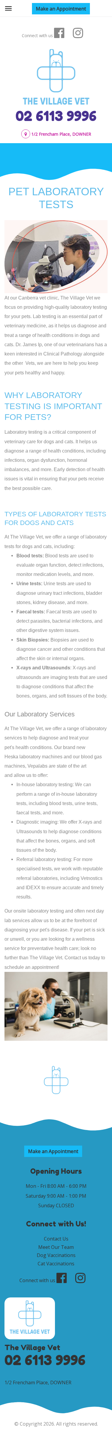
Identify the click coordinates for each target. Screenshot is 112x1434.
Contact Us (56, 1238)
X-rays (23, 667)
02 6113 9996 (56, 116)
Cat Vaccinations (56, 1263)
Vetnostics (91, 878)
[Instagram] (81, 33)
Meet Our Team (56, 1247)
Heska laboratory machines (33, 756)
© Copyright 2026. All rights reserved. (56, 1424)
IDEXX (33, 887)
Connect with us (37, 35)
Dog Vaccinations (56, 1255)
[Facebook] (63, 33)
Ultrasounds (56, 667)
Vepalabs (37, 766)
